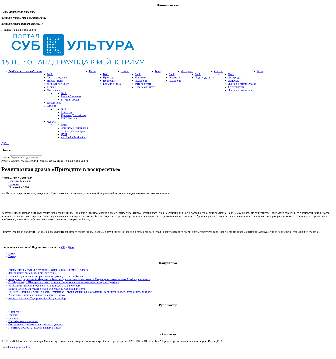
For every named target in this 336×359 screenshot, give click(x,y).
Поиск (5, 157)
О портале (14, 311)
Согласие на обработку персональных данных (36, 324)
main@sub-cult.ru (20, 347)
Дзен (71, 247)
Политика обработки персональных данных (34, 327)
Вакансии (14, 318)
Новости (13, 184)
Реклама (13, 314)
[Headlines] (72, 65)
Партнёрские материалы (23, 321)
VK (63, 247)
